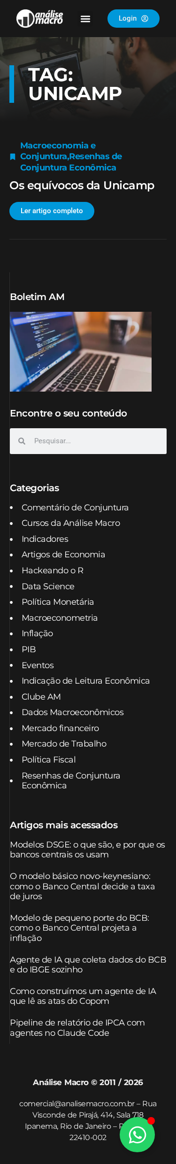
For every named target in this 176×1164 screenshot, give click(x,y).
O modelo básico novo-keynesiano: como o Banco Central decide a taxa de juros (82, 886)
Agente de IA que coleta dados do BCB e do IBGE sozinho (88, 965)
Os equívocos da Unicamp (81, 185)
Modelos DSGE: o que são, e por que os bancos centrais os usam (87, 850)
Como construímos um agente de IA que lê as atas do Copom (83, 996)
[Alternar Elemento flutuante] (137, 1134)
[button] (85, 18)
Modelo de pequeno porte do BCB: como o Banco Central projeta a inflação (79, 928)
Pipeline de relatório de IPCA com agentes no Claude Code (77, 1028)
